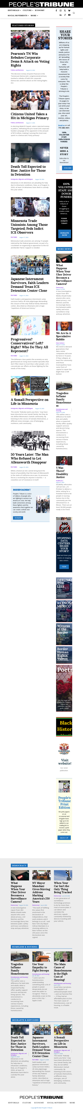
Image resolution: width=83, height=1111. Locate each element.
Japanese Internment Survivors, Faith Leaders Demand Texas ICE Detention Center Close (30, 285)
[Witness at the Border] (64, 634)
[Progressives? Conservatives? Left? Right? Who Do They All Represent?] (30, 325)
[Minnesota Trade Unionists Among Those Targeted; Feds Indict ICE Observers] (30, 207)
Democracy (59, 287)
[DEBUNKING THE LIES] (64, 588)
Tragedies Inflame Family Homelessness (63, 399)
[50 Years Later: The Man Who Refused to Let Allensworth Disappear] (30, 440)
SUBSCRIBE (67, 168)
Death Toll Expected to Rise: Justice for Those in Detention (28, 170)
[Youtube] (69, 15)
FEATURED (14, 237)
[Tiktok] (65, 15)
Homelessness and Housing (62, 410)
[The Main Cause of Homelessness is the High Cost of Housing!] (63, 956)
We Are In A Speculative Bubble (63, 336)
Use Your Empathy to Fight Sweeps (40, 967)
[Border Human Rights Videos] (64, 655)
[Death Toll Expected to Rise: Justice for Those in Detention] (30, 152)
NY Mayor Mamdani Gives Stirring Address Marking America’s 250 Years (41, 892)
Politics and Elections (17, 70)
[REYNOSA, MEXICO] (64, 611)
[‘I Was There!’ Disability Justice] (64, 460)
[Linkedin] (60, 15)
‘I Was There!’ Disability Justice (62, 472)
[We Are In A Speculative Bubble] (64, 326)
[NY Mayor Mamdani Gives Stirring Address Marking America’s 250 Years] (41, 875)
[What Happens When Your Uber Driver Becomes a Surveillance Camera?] (64, 258)
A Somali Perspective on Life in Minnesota (29, 402)
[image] (64, 749)
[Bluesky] (69, 11)
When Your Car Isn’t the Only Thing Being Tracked (63, 887)
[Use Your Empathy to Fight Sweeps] (41, 956)
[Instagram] (60, 11)
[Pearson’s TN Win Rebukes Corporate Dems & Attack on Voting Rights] (30, 39)
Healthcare (59, 481)
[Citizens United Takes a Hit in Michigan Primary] (30, 100)
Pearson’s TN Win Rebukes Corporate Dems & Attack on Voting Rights (30, 59)
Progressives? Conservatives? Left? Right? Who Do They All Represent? (29, 345)
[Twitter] (65, 11)
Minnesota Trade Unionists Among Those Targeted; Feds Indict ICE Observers (29, 226)
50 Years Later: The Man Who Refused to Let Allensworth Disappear (29, 458)
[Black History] (64, 727)
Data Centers (60, 343)
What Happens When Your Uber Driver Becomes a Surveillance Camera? (64, 275)
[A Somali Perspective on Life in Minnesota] (30, 385)
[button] (73, 13)
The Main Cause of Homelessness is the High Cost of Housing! (63, 972)
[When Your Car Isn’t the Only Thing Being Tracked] (63, 875)
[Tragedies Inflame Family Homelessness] (64, 386)
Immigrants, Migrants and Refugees (22, 179)
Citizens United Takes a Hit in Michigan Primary (30, 116)
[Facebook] (56, 11)
